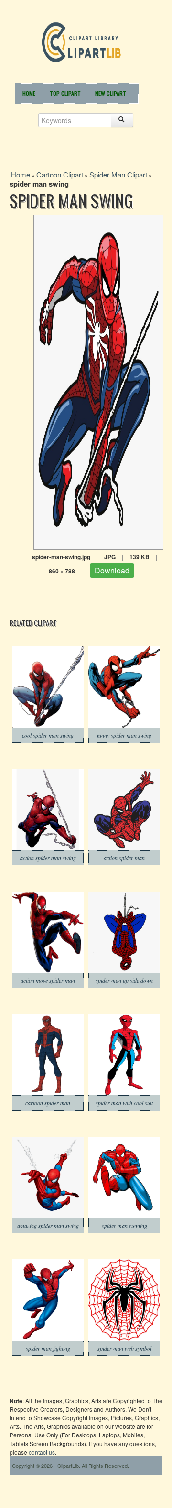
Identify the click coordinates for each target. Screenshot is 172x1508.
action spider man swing (48, 858)
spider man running (124, 1225)
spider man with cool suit (124, 1103)
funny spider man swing (124, 735)
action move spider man (48, 980)
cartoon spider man (47, 1103)
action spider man (124, 858)
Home (28, 93)
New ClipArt (110, 93)
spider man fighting (48, 1348)
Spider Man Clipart (118, 174)
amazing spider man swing (48, 1225)
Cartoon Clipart (59, 174)
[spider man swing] (98, 381)
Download (112, 570)
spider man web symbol (124, 1348)
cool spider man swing (48, 735)
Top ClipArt (65, 93)
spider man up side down (124, 980)
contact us (42, 1452)
